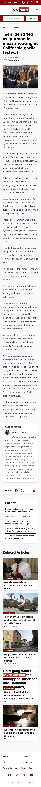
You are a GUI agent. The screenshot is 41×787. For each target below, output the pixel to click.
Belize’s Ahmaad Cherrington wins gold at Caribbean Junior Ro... (19, 529)
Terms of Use (26, 768)
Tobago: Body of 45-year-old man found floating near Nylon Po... (19, 510)
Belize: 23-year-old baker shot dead (20, 516)
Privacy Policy (26, 762)
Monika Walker (14, 57)
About (5, 757)
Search (32, 18)
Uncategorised (16, 27)
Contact (24, 757)
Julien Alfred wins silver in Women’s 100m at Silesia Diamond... (20, 537)
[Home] (4, 27)
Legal (5, 762)
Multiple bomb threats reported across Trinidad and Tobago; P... (19, 522)
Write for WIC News (10, 768)
